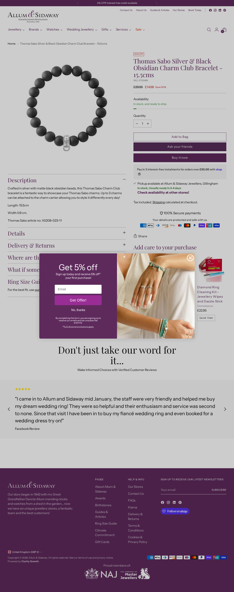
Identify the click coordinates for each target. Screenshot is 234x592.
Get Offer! (78, 300)
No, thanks (78, 310)
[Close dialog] (190, 258)
